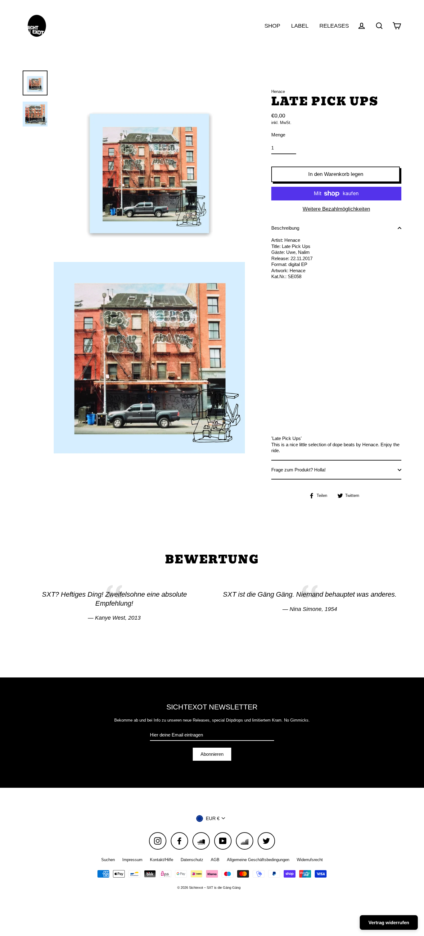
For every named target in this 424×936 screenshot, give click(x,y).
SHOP (272, 25)
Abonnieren (212, 754)
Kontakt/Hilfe (161, 859)
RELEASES (334, 25)
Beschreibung (285, 228)
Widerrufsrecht (310, 859)
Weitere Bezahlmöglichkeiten (336, 209)
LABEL (300, 25)
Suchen (108, 859)
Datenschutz (192, 859)
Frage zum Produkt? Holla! (298, 469)
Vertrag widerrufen (388, 922)
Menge (278, 134)
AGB (215, 859)
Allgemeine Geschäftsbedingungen (258, 859)
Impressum (132, 859)
